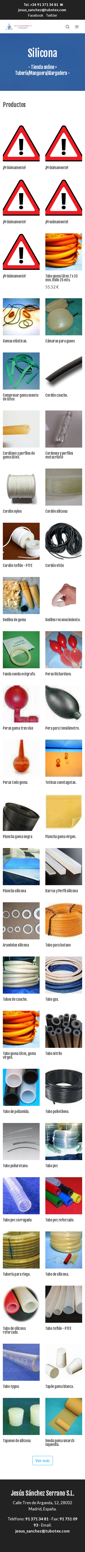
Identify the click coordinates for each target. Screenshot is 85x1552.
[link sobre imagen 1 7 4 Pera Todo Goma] (21, 758)
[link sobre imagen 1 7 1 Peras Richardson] (63, 649)
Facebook (35, 15)
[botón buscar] (67, 26)
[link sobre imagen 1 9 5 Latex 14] (63, 251)
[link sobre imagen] (21, 812)
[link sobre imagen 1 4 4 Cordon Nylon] (21, 487)
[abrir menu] (77, 26)
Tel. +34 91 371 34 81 (40, 4)
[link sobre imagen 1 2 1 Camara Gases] (63, 316)
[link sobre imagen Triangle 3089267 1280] (21, 143)
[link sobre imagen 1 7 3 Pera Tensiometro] (63, 703)
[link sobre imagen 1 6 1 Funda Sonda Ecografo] (21, 649)
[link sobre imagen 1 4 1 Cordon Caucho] (63, 371)
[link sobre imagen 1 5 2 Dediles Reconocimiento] (63, 595)
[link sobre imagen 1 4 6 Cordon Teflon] (21, 541)
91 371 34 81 (37, 1518)
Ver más (42, 1460)
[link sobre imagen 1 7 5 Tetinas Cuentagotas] (63, 758)
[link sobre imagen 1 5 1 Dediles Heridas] (21, 595)
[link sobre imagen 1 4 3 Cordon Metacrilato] (63, 429)
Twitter (51, 15)
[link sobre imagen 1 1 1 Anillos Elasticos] (21, 316)
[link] (19, 26)
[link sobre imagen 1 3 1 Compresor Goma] (21, 371)
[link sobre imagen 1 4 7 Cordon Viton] (63, 541)
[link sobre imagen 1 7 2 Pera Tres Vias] (21, 703)
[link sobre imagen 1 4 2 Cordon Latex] (21, 429)
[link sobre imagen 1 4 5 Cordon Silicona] (63, 487)
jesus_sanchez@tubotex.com (42, 10)
